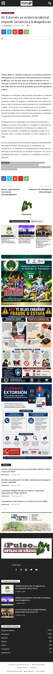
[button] (49, 3)
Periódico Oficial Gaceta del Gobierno (30, 167)
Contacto (33, 667)
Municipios (5, 634)
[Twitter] (31, 570)
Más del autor (37, 221)
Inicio (2, 8)
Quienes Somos (22, 667)
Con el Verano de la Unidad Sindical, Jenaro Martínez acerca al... (30, 610)
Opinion (4, 641)
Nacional (4, 638)
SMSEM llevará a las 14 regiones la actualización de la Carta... (30, 587)
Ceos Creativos (40, 671)
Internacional (5, 653)
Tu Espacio (5, 649)
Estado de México (11, 8)
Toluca (47, 167)
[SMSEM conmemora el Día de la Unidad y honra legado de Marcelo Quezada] (26, 231)
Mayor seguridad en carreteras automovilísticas (10, 192)
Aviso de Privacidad (38, 665)
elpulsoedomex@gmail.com (31, 565)
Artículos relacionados (19, 221)
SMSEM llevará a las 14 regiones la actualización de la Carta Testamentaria (9, 240)
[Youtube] (36, 570)
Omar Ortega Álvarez (9, 167)
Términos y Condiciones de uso (18, 665)
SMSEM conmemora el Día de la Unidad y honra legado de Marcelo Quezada (26, 240)
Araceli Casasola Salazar (36, 163)
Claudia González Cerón (10, 165)
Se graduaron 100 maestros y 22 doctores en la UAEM (24, 501)
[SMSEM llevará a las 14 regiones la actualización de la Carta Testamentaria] (9, 231)
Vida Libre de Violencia (9, 169)
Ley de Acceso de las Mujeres (29, 165)
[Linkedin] (26, 570)
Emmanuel (8, 26)
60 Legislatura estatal (18, 163)
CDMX (3, 645)
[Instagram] (21, 570)
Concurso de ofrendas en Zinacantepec (40, 190)
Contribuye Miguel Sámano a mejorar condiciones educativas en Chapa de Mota (22, 491)
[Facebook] (16, 570)
